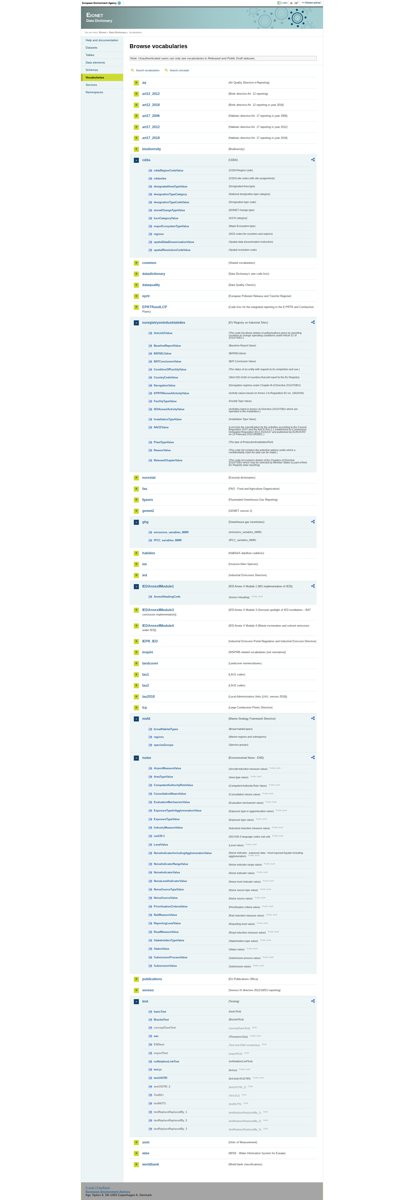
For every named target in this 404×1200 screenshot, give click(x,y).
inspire (147, 652)
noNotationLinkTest (166, 1061)
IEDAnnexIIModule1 (158, 586)
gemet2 (148, 511)
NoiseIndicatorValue (167, 872)
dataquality (151, 285)
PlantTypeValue (164, 442)
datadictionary (153, 274)
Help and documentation (102, 40)
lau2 (145, 685)
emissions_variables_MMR (171, 532)
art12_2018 (151, 105)
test (145, 1001)
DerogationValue (164, 385)
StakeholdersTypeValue (169, 940)
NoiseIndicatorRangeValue (171, 864)
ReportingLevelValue (167, 923)
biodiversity (151, 149)
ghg (145, 522)
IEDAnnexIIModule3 (158, 610)
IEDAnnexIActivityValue (169, 409)
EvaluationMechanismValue (172, 802)
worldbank (150, 1164)
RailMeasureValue (165, 914)
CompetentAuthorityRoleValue (173, 785)
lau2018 (148, 696)
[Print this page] (292, 3)
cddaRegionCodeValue (168, 170)
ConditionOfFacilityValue (170, 369)
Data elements (95, 62)
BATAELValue (162, 353)
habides (148, 553)
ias (144, 564)
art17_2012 (151, 127)
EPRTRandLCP (154, 307)
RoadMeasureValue (166, 931)
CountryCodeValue (166, 377)
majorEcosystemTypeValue (171, 226)
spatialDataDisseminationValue (174, 242)
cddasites (160, 178)
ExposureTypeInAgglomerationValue (177, 810)
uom (145, 1142)
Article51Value (163, 333)
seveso (148, 990)
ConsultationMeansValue (170, 793)
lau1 (145, 674)
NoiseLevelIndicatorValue (170, 881)
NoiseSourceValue (166, 897)
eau (156, 1036)
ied (144, 575)
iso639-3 (159, 836)
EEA (103, 3)
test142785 (160, 1077)
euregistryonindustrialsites (163, 322)
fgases (147, 499)
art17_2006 (151, 116)
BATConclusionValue (167, 361)
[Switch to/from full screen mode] (297, 3)
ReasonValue (162, 450)
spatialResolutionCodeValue (172, 250)
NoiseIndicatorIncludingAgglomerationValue (183, 853)
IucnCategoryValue (166, 218)
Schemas (92, 70)
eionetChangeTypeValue (169, 210)
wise (145, 1153)
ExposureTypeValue (166, 819)
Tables (90, 55)
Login (284, 2)
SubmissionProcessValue (170, 957)
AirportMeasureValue (167, 768)
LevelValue (161, 844)
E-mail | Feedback (98, 1187)
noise (146, 758)
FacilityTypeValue (165, 401)
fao (144, 489)
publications (152, 979)
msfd (146, 718)
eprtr (146, 296)
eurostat (148, 477)
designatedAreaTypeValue (170, 186)
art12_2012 (151, 93)
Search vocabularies (147, 70)
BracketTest (161, 1019)
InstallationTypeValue (168, 419)
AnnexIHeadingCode (167, 596)
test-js (158, 1069)
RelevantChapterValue (168, 460)
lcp (144, 707)
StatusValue (161, 948)
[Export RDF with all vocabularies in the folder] (313, 160)
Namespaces (94, 92)
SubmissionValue (165, 965)
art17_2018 (151, 138)
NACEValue (161, 427)
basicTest (160, 1011)
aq (144, 82)
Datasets (91, 47)
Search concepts (179, 70)
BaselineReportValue (167, 345)
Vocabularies (95, 77)
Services (91, 84)
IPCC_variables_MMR (168, 540)
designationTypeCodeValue (171, 202)
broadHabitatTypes (166, 729)
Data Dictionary (117, 32)
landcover (150, 663)
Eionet (102, 32)
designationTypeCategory (170, 194)
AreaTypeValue (163, 776)
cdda (146, 160)
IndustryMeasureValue (168, 827)
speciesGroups (163, 745)
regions (159, 234)
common (149, 263)
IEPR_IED (150, 641)
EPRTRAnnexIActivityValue (171, 393)
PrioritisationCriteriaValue (170, 906)
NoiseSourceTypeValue (169, 889)
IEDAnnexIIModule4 (158, 625)
